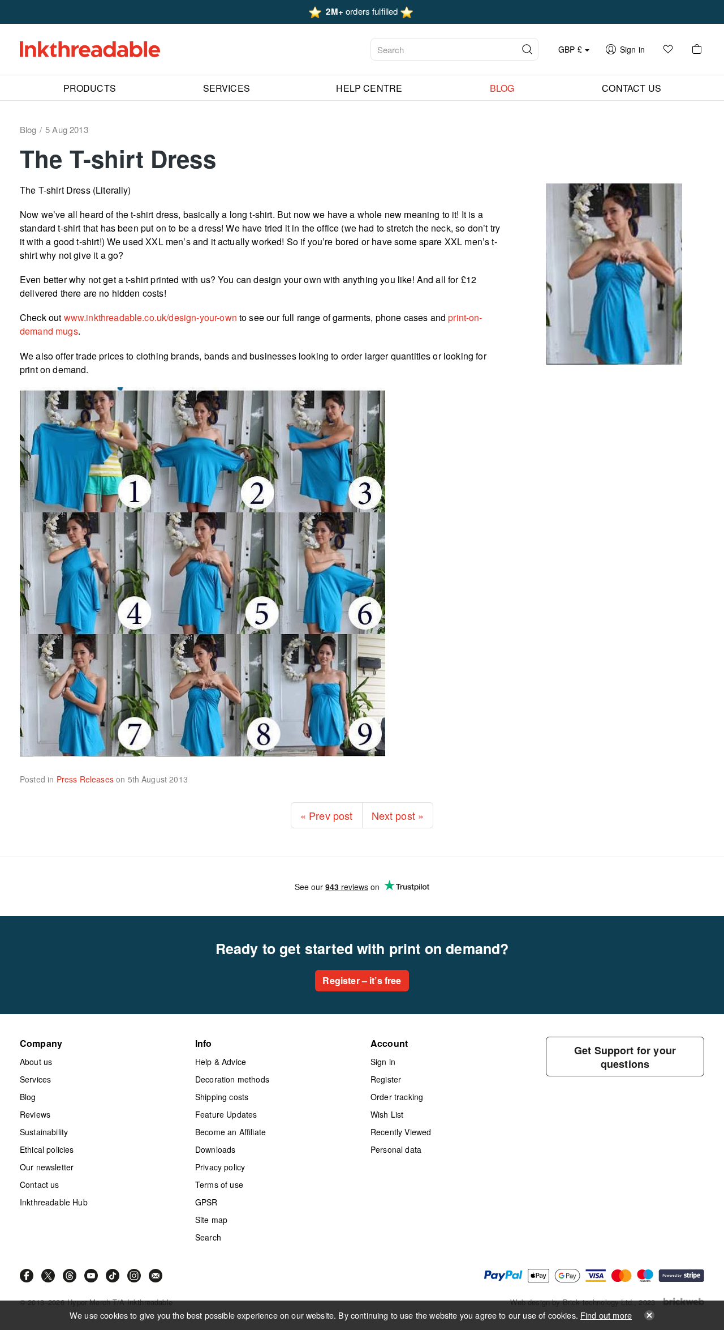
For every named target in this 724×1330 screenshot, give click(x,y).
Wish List (386, 1114)
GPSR (206, 1202)
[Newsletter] (155, 1275)
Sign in (382, 1061)
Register (385, 1079)
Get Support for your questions (625, 1057)
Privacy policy (220, 1167)
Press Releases (85, 779)
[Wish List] (668, 49)
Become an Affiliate (230, 1131)
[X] (48, 1275)
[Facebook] (26, 1275)
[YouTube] (91, 1275)
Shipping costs (221, 1096)
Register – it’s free (361, 980)
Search (208, 1237)
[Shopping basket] (696, 49)
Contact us (39, 1184)
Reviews (35, 1114)
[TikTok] (112, 1275)
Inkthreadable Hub (54, 1202)
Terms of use (219, 1184)
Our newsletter (47, 1167)
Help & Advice (220, 1061)
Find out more (606, 1315)
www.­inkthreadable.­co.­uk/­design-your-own (150, 317)
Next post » (398, 815)
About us (36, 1061)
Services (35, 1079)
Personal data (395, 1149)
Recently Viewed (400, 1131)
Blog (28, 1096)
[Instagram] (134, 1275)
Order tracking (396, 1096)
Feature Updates (226, 1114)
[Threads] (69, 1275)
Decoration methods (232, 1079)
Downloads (215, 1149)
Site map (211, 1219)
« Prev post (326, 815)
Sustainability (44, 1131)
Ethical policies (47, 1149)
